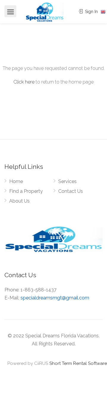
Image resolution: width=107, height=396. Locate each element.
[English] (103, 11)
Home (16, 181)
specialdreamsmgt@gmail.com (55, 298)
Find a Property (26, 191)
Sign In (91, 11)
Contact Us (70, 191)
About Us (19, 201)
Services (67, 181)
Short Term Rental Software (78, 363)
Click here (23, 82)
